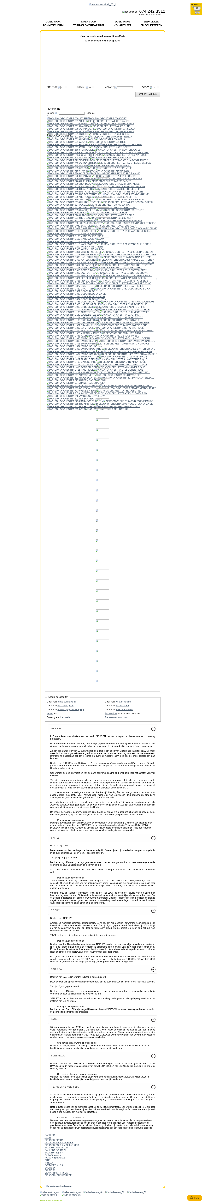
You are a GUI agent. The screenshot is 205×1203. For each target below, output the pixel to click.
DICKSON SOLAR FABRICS (59, 1142)
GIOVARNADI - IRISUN (56, 1173)
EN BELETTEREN (151, 23)
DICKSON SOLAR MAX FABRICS (62, 1145)
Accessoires (111, 713)
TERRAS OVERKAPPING (88, 23)
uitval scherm (122, 705)
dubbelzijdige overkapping (71, 709)
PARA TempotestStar (55, 1158)
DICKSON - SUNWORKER (58, 1175)
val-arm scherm (123, 702)
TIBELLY (49, 1163)
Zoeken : (53, 113)
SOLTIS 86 (50, 1168)
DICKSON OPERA (54, 1140)
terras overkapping (67, 702)
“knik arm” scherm (124, 709)
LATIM (48, 1137)
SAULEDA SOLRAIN (55, 1150)
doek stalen (65, 717)
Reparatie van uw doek (116, 717)
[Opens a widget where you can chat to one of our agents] (194, 1198)
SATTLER (50, 1135)
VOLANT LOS (122, 23)
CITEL (48, 1160)
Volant (50, 713)
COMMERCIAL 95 (54, 1165)
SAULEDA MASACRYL (56, 1147)
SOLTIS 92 (50, 1170)
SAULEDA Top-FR (54, 1152)
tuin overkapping (66, 705)
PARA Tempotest (53, 1155)
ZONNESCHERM (53, 23)
